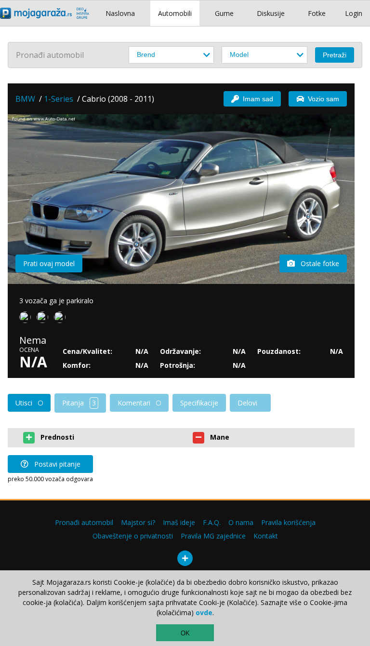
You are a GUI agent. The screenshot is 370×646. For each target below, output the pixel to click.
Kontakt (265, 535)
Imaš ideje (179, 522)
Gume (224, 13)
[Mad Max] (61, 319)
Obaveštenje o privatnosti (132, 535)
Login (353, 13)
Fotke (317, 13)
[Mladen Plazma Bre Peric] (44, 319)
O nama (240, 522)
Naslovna (120, 13)
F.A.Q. (212, 522)
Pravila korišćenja (288, 522)
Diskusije (271, 13)
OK (185, 633)
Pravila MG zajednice (213, 535)
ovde (204, 612)
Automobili (175, 13)
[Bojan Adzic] (27, 319)
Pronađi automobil (84, 522)
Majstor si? (138, 522)
